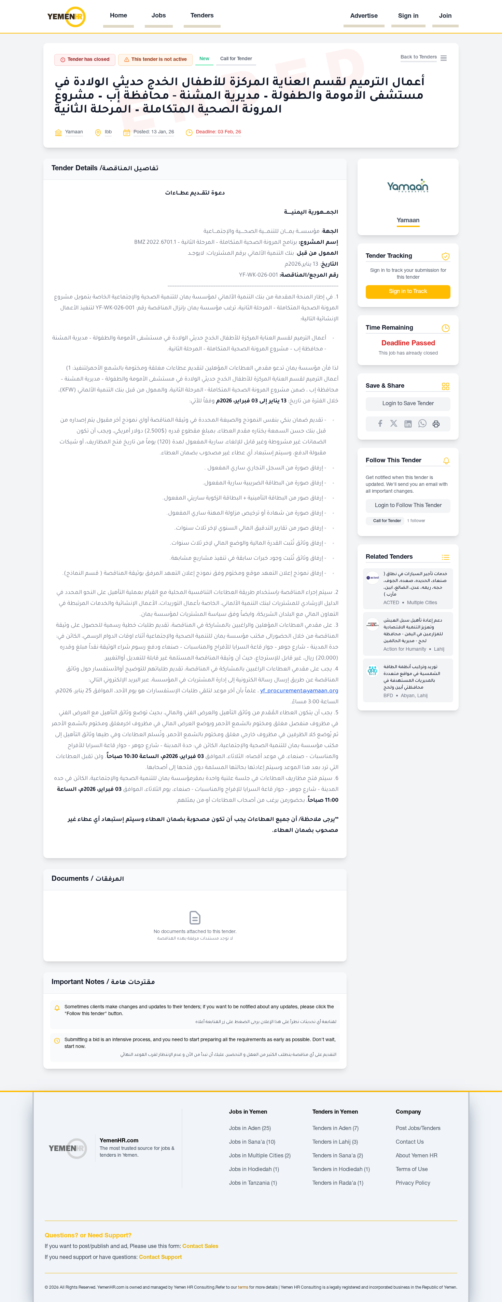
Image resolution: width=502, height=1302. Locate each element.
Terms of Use (412, 1170)
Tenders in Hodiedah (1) (341, 1170)
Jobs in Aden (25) (250, 1129)
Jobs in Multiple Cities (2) (260, 1156)
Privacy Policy (413, 1183)
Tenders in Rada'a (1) (337, 1183)
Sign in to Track (408, 292)
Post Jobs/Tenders (418, 1129)
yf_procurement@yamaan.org (299, 691)
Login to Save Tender (408, 404)
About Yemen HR (416, 1156)
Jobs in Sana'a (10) (252, 1142)
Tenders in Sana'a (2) (337, 1156)
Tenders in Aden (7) (335, 1129)
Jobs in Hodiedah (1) (254, 1170)
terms (243, 1288)
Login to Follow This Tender (408, 506)
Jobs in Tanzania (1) (253, 1183)
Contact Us (410, 1142)
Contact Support (160, 1258)
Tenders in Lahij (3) (335, 1142)
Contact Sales (200, 1247)
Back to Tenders (419, 57)
